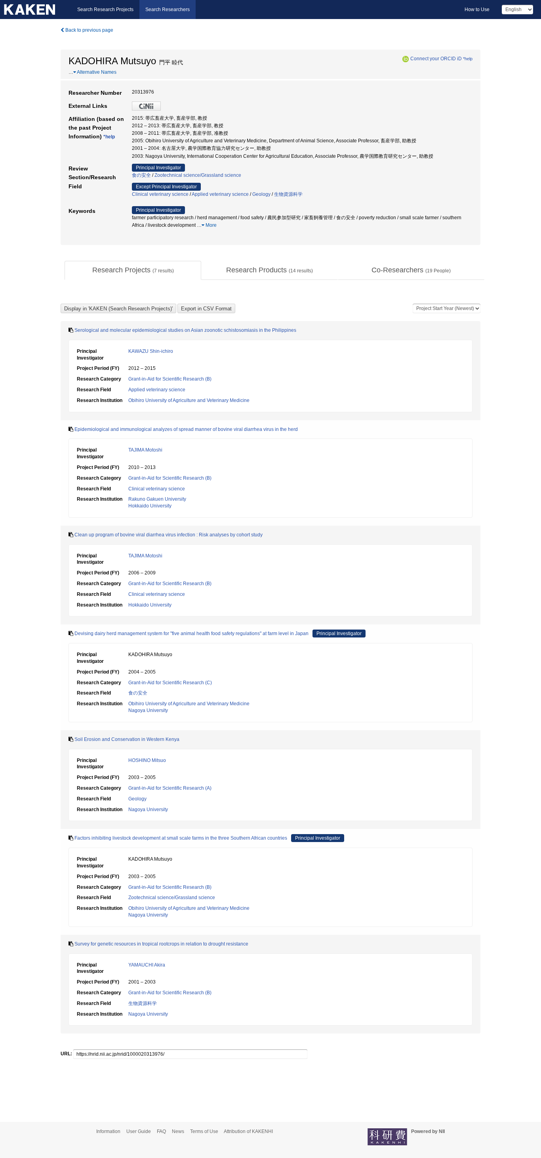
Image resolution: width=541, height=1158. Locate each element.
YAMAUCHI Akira (146, 965)
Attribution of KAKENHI (248, 1131)
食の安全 (141, 175)
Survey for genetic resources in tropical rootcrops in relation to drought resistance (161, 944)
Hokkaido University (149, 506)
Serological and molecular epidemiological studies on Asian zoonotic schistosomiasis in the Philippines (185, 330)
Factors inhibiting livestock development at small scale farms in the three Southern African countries (180, 838)
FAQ (161, 1131)
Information (108, 1131)
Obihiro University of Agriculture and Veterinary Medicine (189, 400)
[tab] (133, 270)
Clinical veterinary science (160, 194)
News (178, 1131)
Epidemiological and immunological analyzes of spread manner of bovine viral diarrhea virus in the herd (186, 429)
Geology (261, 194)
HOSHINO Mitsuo (147, 760)
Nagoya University (148, 710)
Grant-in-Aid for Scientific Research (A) (169, 788)
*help (467, 58)
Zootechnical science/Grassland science (197, 175)
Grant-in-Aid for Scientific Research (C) (170, 682)
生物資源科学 (288, 194)
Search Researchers (167, 9)
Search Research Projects (105, 9)
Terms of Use (204, 1131)
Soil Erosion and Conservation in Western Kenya (126, 739)
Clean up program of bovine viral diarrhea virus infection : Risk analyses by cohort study (168, 535)
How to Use (477, 9)
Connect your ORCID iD (436, 58)
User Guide (138, 1131)
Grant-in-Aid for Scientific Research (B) (169, 379)
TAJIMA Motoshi (145, 450)
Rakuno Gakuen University (157, 499)
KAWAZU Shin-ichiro (150, 351)
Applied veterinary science (220, 194)
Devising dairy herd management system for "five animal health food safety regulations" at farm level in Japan (191, 633)
